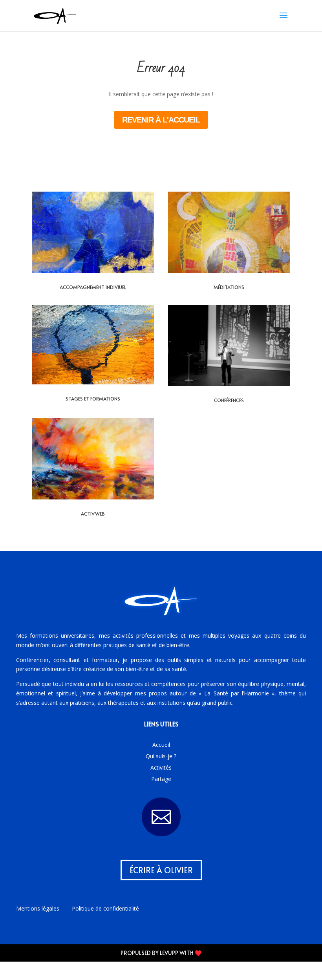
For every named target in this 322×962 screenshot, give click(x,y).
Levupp (169, 953)
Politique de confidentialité (105, 908)
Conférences (229, 400)
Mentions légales (37, 908)
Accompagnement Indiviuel (93, 287)
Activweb (93, 513)
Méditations (229, 287)
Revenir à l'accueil (161, 119)
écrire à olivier (161, 870)
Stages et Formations (93, 398)
